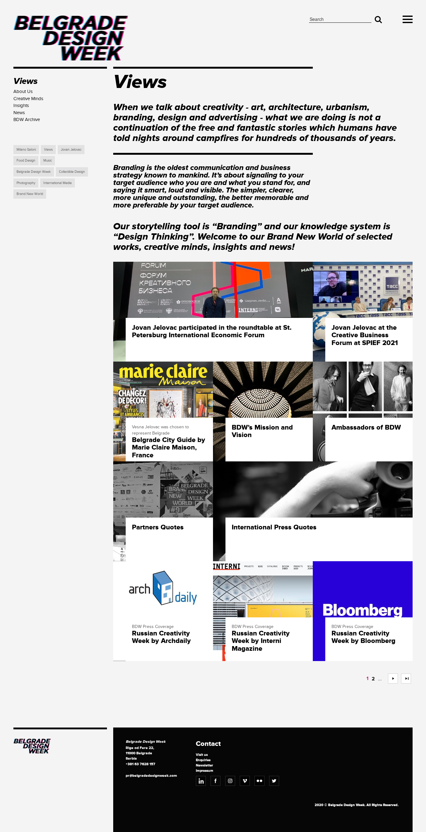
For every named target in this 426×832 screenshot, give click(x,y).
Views (48, 150)
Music (47, 160)
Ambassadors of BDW (366, 427)
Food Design (26, 160)
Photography (26, 183)
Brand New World (30, 194)
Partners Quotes (158, 527)
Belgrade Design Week (34, 172)
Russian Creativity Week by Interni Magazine (261, 641)
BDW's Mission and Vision (262, 431)
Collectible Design (72, 172)
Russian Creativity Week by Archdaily (161, 637)
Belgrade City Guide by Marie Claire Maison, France (168, 447)
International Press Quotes (274, 527)
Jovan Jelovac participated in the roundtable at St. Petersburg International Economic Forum (212, 331)
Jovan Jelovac (71, 150)
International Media (57, 183)
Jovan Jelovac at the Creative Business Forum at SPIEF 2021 (365, 335)
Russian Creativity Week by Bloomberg (363, 637)
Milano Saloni (26, 150)
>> (403, 678)
